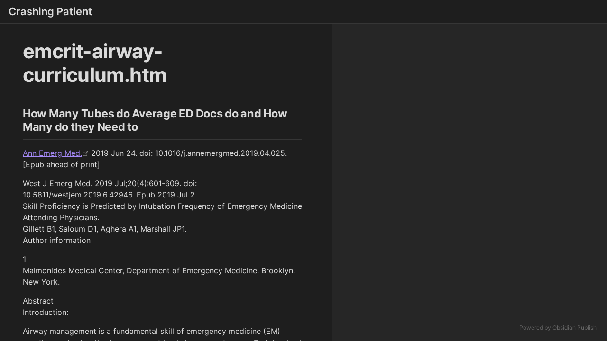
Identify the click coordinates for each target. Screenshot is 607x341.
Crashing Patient (50, 11)
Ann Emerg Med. (52, 153)
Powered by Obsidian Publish (558, 327)
